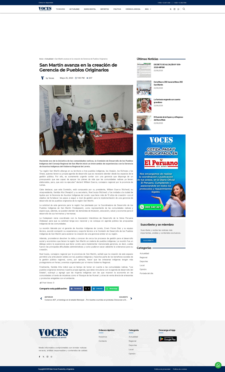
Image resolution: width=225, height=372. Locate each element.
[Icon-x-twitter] (43, 356)
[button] (76, 288)
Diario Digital (90, 9)
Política (117, 9)
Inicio (41, 59)
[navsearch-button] (184, 9)
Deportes (104, 9)
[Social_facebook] (166, 9)
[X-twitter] (170, 9)
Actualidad (74, 9)
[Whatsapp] (51, 356)
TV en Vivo (60, 9)
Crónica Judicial (133, 9)
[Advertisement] (112, 30)
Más (147, 9)
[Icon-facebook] (39, 356)
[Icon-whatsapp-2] (178, 9)
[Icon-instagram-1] (174, 9)
